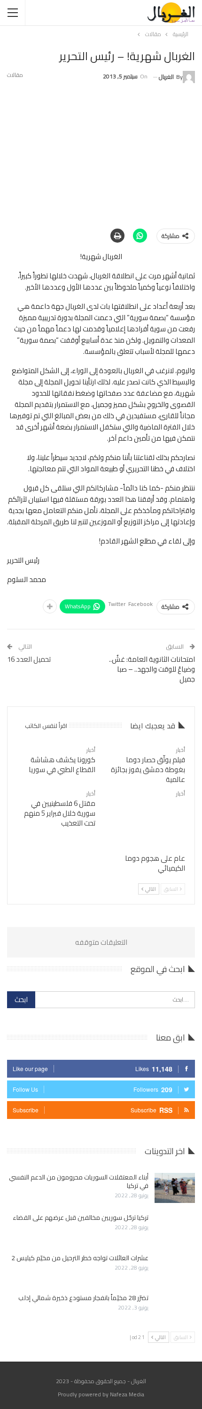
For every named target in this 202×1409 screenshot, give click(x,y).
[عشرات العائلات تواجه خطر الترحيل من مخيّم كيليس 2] (175, 1269)
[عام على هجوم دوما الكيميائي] (146, 821)
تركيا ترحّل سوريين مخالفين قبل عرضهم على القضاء (80, 1217)
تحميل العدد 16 (29, 659)
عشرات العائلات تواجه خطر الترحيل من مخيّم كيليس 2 (79, 1258)
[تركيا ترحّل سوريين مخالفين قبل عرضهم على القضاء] (175, 1228)
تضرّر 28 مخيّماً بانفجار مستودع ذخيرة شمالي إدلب (83, 1298)
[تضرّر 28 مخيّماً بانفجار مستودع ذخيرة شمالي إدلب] (175, 1309)
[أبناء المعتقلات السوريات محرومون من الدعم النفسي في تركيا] (175, 1188)
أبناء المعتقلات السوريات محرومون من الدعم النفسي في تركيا (78, 1181)
